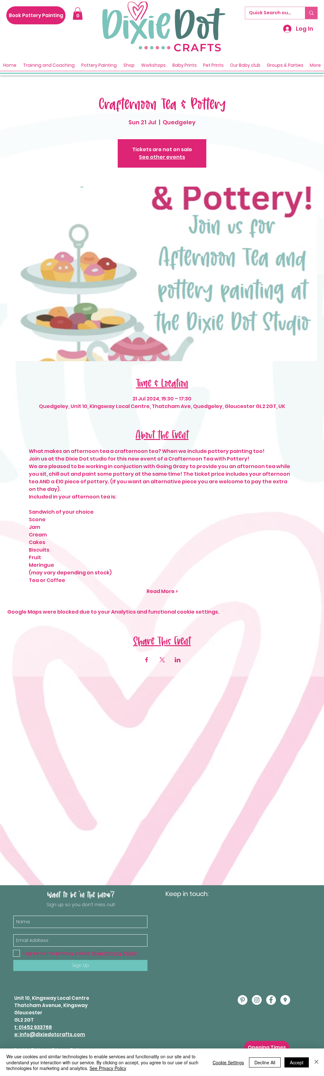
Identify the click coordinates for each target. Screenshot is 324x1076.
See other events (162, 157)
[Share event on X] (162, 659)
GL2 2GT (24, 1020)
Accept (296, 1062)
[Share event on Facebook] (147, 659)
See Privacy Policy (108, 1068)
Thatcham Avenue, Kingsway (51, 1005)
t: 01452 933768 (33, 1027)
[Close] (316, 1062)
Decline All (264, 1062)
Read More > (162, 591)
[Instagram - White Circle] (257, 1000)
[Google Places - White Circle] (285, 1000)
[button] (77, 13)
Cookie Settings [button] (228, 1062)
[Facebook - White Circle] (271, 1000)
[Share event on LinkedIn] (178, 659)
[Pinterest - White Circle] (242, 1000)
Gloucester (28, 1012)
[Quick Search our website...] (311, 13)
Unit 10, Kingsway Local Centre (51, 998)
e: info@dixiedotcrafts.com (49, 1034)
